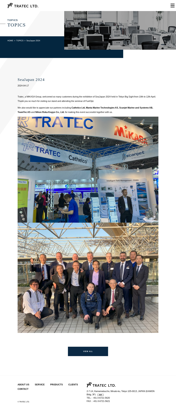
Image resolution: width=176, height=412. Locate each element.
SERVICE (40, 384)
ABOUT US (23, 384)
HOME (10, 40)
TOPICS (19, 40)
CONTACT (23, 389)
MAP (100, 395)
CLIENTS (73, 384)
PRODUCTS (56, 384)
